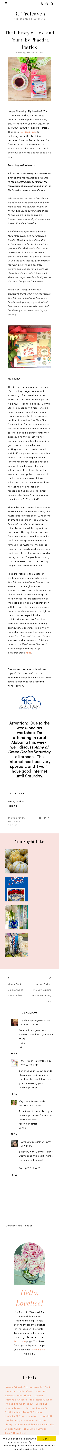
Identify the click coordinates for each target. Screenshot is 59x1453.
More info (39, 1449)
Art (20, 1395)
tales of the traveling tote (32, 1408)
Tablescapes (36, 1399)
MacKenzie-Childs (16, 1399)
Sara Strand (27, 1141)
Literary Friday (14, 1387)
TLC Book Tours (28, 131)
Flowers (40, 1391)
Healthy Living (13, 1420)
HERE (28, 652)
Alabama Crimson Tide (41, 1424)
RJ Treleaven (29, 13)
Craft (8, 1412)
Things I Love (33, 1395)
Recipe (10, 1395)
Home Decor (35, 1387)
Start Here (20, 1341)
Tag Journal (29, 1428)
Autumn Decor (22, 1412)
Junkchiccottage (30, 1020)
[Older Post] (46, 978)
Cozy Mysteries (28, 1416)
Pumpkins (21, 1424)
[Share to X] (45, 818)
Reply (14, 1053)
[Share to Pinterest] (49, 818)
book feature (30, 1420)
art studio (45, 1416)
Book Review (18, 817)
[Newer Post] (12, 978)
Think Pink (19, 1432)
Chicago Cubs (13, 1428)
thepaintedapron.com (31, 1101)
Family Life (25, 1391)
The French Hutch (31, 1060)
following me (38, 1349)
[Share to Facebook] (40, 818)
